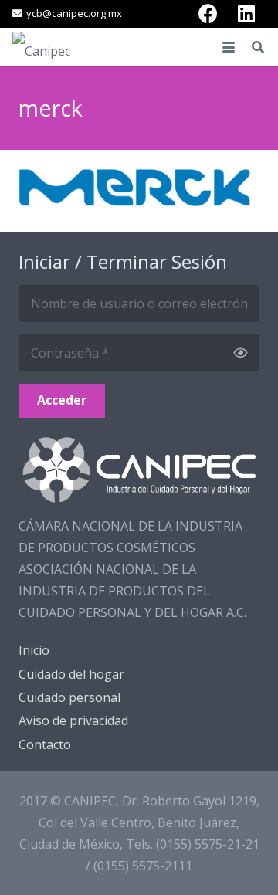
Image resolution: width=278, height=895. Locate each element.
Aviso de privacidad (73, 720)
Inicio (34, 650)
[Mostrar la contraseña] (240, 353)
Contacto (45, 744)
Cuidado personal (69, 697)
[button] (228, 47)
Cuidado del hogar (71, 674)
